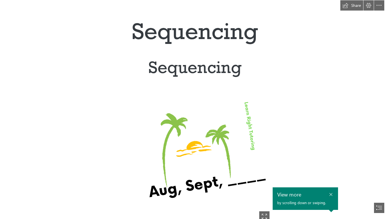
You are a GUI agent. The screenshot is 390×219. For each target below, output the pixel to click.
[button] (351, 5)
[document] (195, 109)
